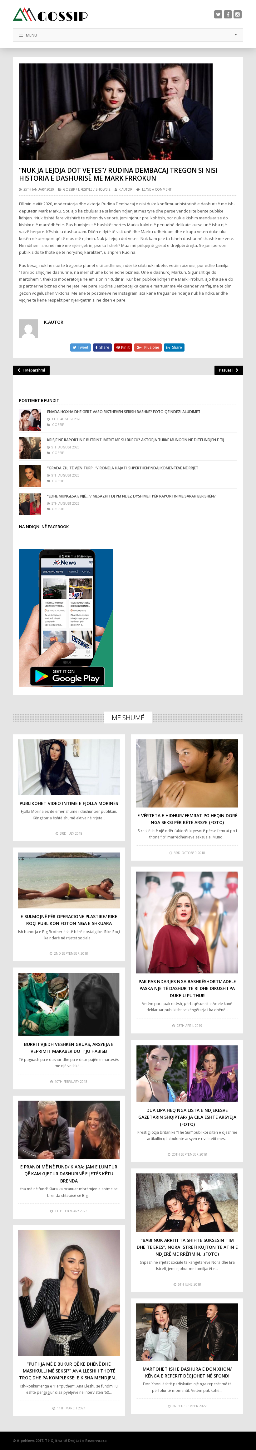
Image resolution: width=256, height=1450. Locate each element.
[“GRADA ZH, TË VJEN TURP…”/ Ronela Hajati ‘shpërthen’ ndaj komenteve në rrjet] (30, 476)
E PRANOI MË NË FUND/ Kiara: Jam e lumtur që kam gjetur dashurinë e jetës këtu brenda (68, 1174)
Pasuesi (226, 370)
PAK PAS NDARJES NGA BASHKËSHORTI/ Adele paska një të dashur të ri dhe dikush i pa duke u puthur (187, 988)
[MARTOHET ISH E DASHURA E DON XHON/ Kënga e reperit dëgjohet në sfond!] (187, 1332)
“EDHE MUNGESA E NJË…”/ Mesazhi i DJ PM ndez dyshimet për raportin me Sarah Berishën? (131, 496)
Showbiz (103, 189)
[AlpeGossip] (50, 14)
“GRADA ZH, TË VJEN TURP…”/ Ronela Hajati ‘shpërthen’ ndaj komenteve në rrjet (122, 468)
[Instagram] (238, 14)
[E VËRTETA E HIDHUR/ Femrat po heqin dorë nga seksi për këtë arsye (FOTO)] (187, 773)
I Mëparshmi (34, 370)
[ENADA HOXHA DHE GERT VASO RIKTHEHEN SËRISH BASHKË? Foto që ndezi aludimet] (30, 420)
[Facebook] (228, 14)
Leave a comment (156, 189)
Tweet (83, 347)
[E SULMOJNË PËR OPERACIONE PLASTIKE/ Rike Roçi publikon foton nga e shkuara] (69, 880)
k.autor (125, 189)
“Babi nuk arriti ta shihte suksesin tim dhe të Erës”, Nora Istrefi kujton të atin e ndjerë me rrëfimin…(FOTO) (187, 1247)
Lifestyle (85, 189)
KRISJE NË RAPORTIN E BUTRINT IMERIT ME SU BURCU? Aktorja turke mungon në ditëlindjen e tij (135, 439)
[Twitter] (218, 14)
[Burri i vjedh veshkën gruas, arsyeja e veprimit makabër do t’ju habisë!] (69, 1004)
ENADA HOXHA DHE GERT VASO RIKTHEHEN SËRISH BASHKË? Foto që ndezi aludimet (123, 411)
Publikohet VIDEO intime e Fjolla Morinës (69, 803)
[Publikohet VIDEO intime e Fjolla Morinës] (69, 767)
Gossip (69, 189)
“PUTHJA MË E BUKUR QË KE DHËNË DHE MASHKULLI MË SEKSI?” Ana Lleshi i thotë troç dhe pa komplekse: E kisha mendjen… (69, 1371)
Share (104, 347)
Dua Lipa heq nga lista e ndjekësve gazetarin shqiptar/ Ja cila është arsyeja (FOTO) (187, 1117)
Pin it (125, 347)
